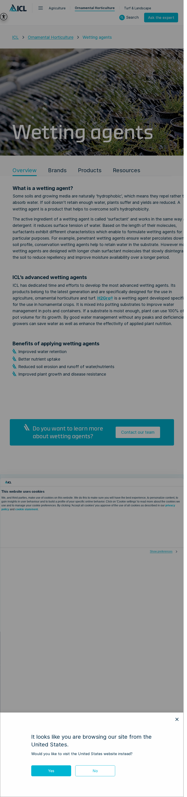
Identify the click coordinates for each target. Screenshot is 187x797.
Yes (51, 771)
